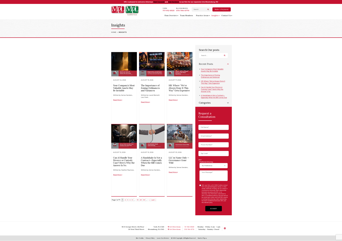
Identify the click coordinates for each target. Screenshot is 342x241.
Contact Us (226, 15)
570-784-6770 (182, 11)
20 (141, 200)
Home (113, 32)
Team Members (186, 15)
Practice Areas (202, 15)
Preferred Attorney (206, 162)
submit (213, 209)
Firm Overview (171, 15)
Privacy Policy (150, 238)
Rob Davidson (173, 2)
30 (144, 200)
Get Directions (175, 227)
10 (137, 200)
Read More (117, 100)
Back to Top (201, 238)
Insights (214, 15)
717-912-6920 (168, 11)
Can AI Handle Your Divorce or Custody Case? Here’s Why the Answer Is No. (212, 89)
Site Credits (139, 238)
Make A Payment (222, 9)
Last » (153, 200)
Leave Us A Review (163, 238)
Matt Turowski (158, 2)
